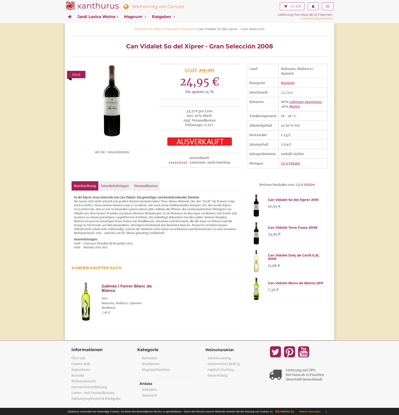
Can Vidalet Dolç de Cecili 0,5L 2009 (293, 257)
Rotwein (288, 83)
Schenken (149, 389)
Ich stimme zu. (284, 411)
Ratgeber (162, 16)
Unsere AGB (80, 364)
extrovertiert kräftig (224, 364)
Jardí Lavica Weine (96, 16)
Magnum (134, 16)
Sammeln (149, 395)
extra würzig (218, 375)
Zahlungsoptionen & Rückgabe (96, 398)
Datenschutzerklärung (89, 387)
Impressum (80, 370)
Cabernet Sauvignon (305, 102)
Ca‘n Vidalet (290, 163)
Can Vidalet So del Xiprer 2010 (293, 200)
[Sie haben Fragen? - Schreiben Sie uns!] (327, 6)
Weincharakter (219, 350)
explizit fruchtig (221, 370)
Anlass (145, 383)
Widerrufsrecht (83, 381)
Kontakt (77, 375)
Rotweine (149, 358)
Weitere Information (310, 411)
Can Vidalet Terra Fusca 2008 (292, 227)
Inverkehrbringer (115, 186)
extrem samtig (219, 358)
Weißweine (151, 364)
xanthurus (98, 6)
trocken (287, 92)
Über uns (78, 358)
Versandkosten (146, 186)
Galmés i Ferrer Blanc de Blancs (127, 288)
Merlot (294, 106)
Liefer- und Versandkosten (93, 393)
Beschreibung (85, 186)
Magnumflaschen (156, 370)
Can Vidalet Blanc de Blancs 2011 (295, 283)
